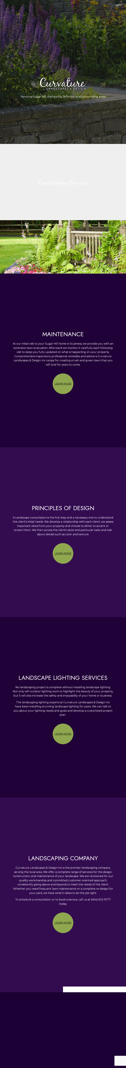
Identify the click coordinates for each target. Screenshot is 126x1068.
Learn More (63, 383)
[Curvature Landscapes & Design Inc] (63, 78)
